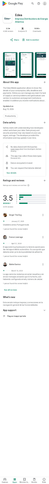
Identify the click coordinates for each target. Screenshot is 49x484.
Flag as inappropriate (14, 316)
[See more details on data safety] (11, 173)
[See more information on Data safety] (44, 123)
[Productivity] (10, 116)
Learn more (15, 149)
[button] (26, 31)
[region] (24, 30)
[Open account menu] (45, 4)
